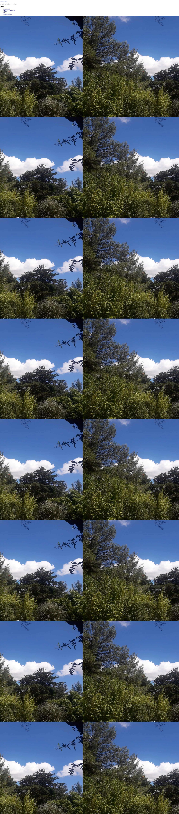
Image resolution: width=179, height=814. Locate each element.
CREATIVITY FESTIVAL (9, 10)
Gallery (4, 12)
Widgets (2, 6)
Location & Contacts (7, 14)
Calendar (5, 11)
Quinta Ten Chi (3, 1)
